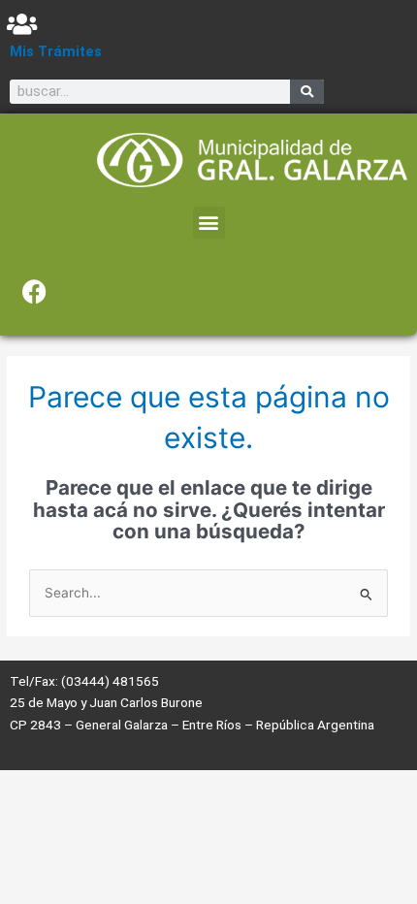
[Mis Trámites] (22, 24)
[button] (209, 223)
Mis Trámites (56, 51)
